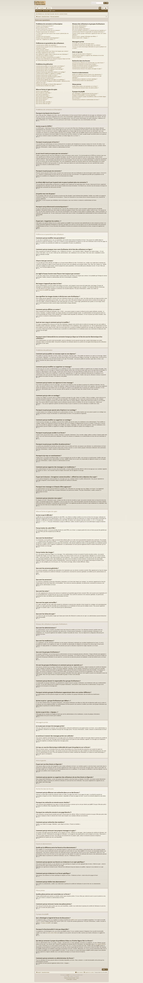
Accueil (42, 8)
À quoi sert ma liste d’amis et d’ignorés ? (82, 54)
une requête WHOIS (100, 944)
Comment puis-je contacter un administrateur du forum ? (85, 99)
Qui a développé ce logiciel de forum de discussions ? (85, 93)
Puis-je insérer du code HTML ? (43, 93)
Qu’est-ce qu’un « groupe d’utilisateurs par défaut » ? (85, 36)
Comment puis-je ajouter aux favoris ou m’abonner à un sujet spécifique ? (86, 76)
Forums (49, 8)
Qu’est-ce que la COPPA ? (42, 27)
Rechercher (39, 10)
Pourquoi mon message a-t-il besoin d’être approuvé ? (49, 84)
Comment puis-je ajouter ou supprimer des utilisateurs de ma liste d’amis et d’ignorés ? (88, 56)
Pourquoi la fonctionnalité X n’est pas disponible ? (84, 95)
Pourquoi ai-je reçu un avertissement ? (45, 78)
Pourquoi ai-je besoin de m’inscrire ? (44, 25)
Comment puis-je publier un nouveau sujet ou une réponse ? (50, 66)
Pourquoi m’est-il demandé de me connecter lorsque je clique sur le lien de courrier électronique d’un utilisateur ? (53, 59)
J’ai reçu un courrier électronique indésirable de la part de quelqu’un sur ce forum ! (89, 47)
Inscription (53, 10)
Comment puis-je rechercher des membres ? (83, 67)
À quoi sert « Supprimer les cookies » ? (45, 39)
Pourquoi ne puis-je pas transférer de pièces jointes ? (48, 76)
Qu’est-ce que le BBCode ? (42, 91)
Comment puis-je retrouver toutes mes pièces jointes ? (85, 87)
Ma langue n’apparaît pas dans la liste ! (45, 52)
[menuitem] (100, 8)
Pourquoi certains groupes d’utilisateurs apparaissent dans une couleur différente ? (89, 34)
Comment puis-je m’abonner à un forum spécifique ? (84, 79)
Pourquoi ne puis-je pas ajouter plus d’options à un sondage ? (50, 72)
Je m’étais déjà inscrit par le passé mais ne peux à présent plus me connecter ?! (52, 34)
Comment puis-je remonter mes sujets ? (45, 85)
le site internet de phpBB (42, 290)
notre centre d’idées (52, 932)
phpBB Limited (74, 919)
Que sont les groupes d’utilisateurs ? (81, 28)
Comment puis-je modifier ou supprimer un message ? (49, 67)
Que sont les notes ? (41, 100)
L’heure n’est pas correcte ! (42, 49)
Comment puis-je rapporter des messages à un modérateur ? (50, 79)
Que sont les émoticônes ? (42, 94)
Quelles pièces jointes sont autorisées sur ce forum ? (85, 86)
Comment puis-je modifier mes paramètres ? (46, 45)
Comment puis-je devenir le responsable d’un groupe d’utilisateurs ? (88, 31)
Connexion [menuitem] (103, 8)
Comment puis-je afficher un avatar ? (45, 55)
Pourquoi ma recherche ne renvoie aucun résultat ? (84, 64)
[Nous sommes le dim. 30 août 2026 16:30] (106, 17)
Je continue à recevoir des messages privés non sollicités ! (86, 45)
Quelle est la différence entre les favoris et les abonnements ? (87, 74)
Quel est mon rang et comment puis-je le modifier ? (48, 57)
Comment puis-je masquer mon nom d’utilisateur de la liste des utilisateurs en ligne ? (51, 47)
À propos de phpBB (45, 923)
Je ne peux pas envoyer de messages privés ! (83, 43)
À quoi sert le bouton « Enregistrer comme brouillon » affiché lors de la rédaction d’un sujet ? (53, 81)
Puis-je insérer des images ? (43, 96)
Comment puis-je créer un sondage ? (45, 70)
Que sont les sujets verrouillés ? (43, 102)
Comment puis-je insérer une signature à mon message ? (49, 69)
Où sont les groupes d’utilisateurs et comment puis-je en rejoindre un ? (89, 30)
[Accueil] (40, 3)
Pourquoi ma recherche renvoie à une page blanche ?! (85, 65)
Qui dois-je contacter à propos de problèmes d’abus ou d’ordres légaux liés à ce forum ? (89, 97)
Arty (68, 976)
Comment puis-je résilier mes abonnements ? (83, 80)
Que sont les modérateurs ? (79, 27)
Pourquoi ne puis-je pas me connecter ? (45, 31)
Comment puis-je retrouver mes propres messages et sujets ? (87, 68)
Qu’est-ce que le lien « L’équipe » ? (80, 38)
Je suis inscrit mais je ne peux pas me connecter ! (48, 30)
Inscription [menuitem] (106, 8)
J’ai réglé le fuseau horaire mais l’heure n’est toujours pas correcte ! (52, 51)
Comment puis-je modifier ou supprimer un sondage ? (49, 73)
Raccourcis (38, 8)
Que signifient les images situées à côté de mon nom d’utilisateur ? (52, 54)
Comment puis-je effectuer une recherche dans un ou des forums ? (88, 62)
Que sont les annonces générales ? (44, 97)
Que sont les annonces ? (42, 99)
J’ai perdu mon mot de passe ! (43, 36)
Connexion (46, 10)
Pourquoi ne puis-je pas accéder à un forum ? (47, 75)
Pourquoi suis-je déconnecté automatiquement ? (47, 38)
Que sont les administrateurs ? (79, 25)
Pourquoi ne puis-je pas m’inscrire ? (44, 28)
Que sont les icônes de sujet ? (43, 103)
